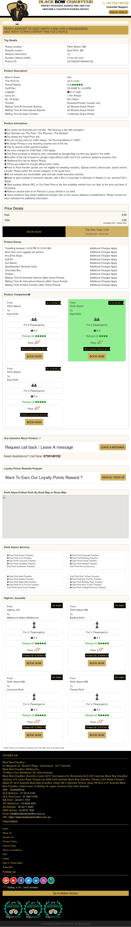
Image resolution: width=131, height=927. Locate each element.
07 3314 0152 (27, 793)
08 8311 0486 (25, 806)
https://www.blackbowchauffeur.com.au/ (30, 817)
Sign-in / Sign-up (118, 12)
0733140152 (52, 456)
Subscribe (7, 867)
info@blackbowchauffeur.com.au (27, 813)
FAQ (5, 854)
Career (6, 858)
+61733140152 (117, 2)
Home (5, 828)
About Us (7, 832)
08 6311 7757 (22, 800)
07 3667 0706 (30, 796)
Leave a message (113, 447)
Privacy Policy (10, 841)
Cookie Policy (9, 845)
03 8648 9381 (28, 803)
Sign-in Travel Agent (13, 862)
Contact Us (8, 837)
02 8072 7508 (26, 810)
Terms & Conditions (12, 850)
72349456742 (17, 789)
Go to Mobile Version (65, 893)
